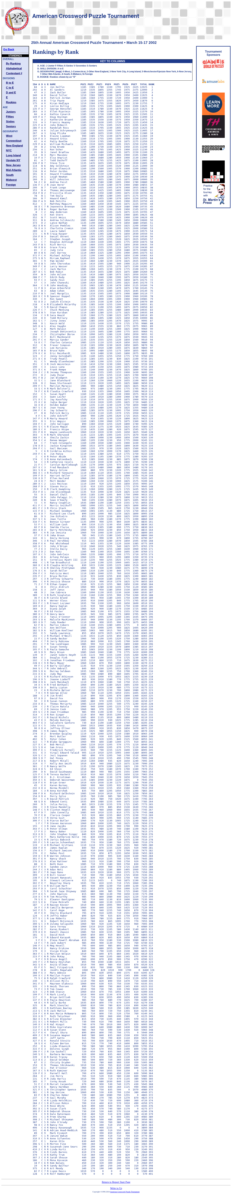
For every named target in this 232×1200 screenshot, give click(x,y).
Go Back (8, 49)
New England (14, 145)
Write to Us (116, 1188)
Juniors (11, 111)
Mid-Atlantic (13, 170)
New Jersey (13, 165)
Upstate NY (13, 160)
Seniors (11, 126)
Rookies (11, 102)
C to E (10, 87)
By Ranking (13, 63)
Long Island (13, 155)
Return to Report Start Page (116, 1182)
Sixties (10, 121)
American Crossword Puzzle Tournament (125, 1192)
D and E (11, 92)
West (9, 135)
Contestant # (14, 73)
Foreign (11, 184)
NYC (9, 150)
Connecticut (13, 140)
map (58, 71)
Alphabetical (14, 68)
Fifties (10, 116)
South (10, 174)
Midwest (11, 179)
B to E (10, 82)
